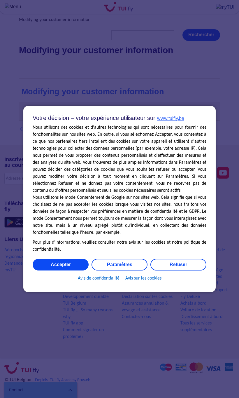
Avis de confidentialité (98, 278)
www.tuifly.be (170, 118)
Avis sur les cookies (143, 278)
